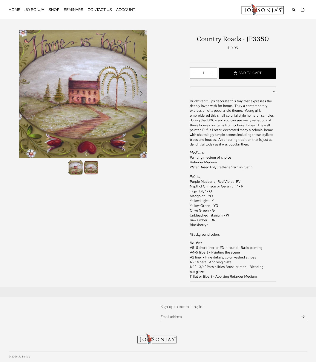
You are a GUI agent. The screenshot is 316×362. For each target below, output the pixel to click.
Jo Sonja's (24, 356)
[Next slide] (142, 94)
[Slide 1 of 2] (76, 168)
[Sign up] (302, 316)
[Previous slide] (24, 94)
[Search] (293, 9)
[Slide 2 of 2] (91, 168)
